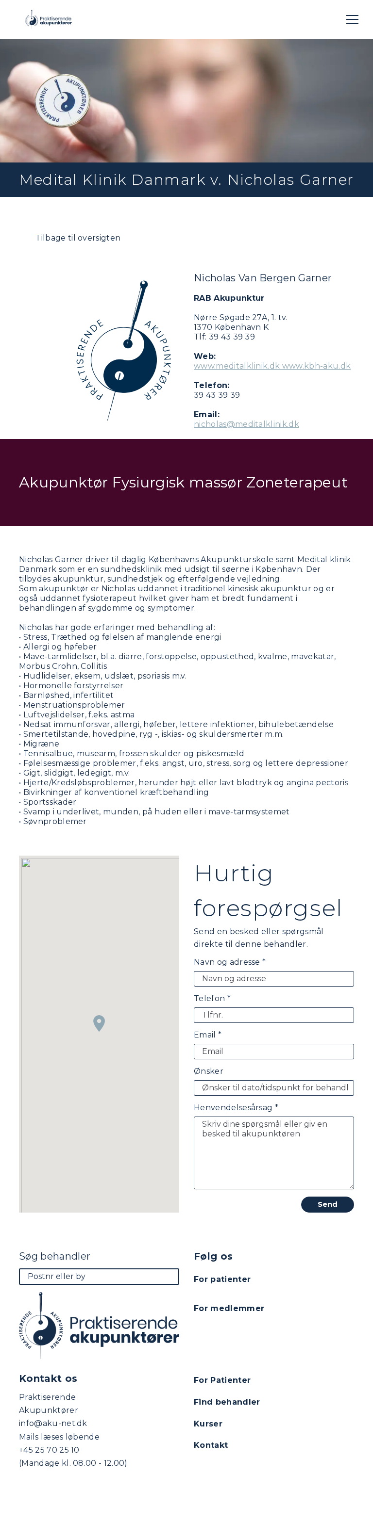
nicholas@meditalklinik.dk (246, 424)
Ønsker (208, 1071)
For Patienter (222, 1380)
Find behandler (227, 1402)
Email (207, 1034)
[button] (99, 1023)
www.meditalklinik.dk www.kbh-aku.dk (272, 366)
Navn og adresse (230, 962)
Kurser (208, 1423)
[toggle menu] (352, 19)
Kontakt (211, 1445)
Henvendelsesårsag (236, 1107)
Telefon (212, 998)
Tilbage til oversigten (77, 238)
